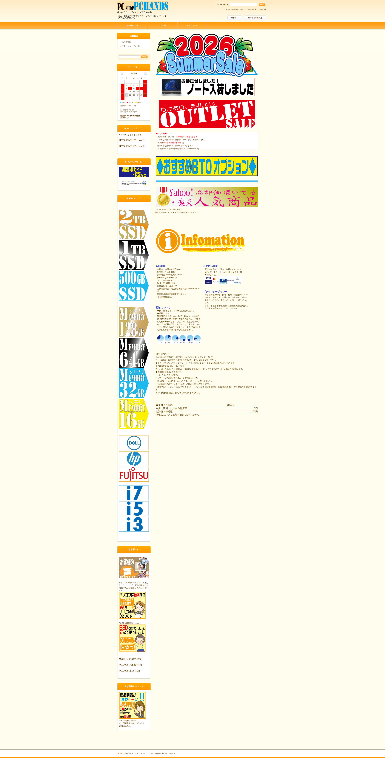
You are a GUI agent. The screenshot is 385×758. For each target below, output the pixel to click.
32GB (249, 9)
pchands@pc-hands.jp (167, 277)
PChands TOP (132, 25)
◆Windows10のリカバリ (132, 146)
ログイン (234, 18)
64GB (254, 9)
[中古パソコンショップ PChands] (142, 9)
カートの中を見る (255, 18)
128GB (260, 9)
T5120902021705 (164, 297)
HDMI (228, 9)
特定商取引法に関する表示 (163, 753)
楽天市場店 (126, 42)
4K (265, 9)
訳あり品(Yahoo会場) (130, 664)
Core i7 (242, 9)
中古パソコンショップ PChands (134, 12)
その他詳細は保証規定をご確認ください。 (178, 393)
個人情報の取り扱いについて (133, 753)
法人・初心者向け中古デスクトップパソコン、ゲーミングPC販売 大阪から (142, 17)
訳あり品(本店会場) (129, 671)
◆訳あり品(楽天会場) (130, 658)
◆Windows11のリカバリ (132, 140)
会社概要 (162, 25)
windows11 (235, 9)
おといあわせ (192, 25)
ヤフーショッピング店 (131, 46)
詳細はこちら (125, 726)
